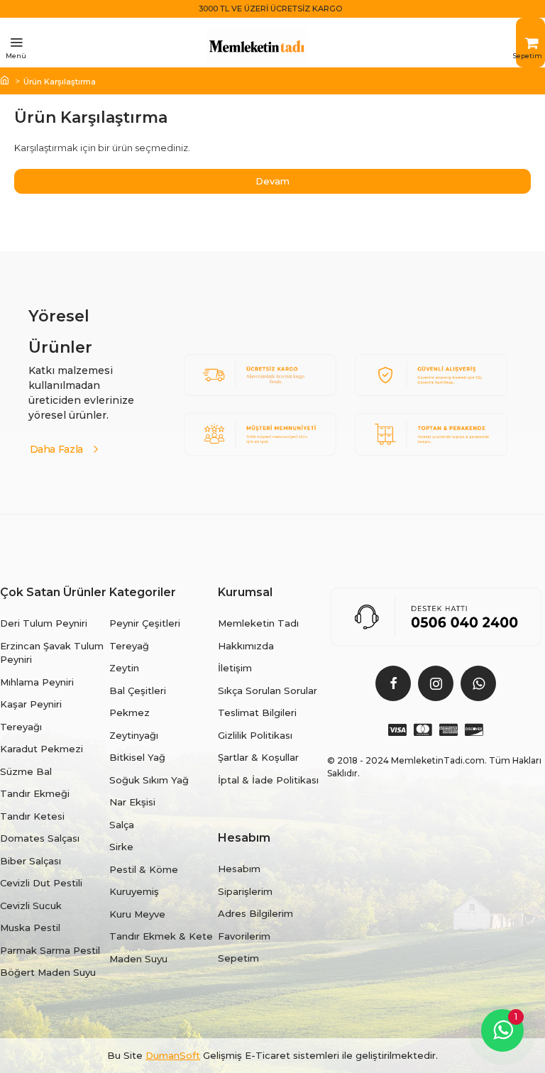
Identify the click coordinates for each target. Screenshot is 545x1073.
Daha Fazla (57, 448)
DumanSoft (172, 1055)
